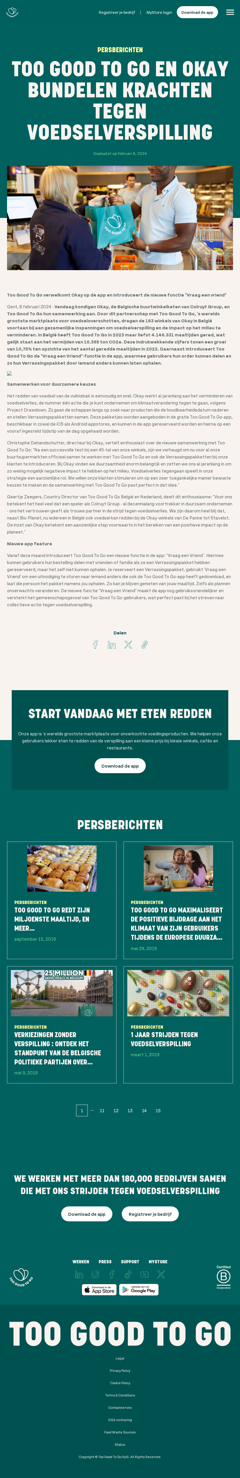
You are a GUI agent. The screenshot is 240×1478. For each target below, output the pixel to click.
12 (116, 1110)
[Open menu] (230, 12)
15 (158, 1110)
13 (130, 1110)
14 (144, 1110)
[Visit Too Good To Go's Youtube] (144, 1274)
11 (102, 1110)
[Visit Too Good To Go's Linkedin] (111, 644)
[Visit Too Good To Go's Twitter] (128, 644)
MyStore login (159, 12)
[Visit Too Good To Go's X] (161, 1274)
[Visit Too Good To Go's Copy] (144, 644)
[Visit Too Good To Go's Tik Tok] (128, 1274)
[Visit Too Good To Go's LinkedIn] (79, 1274)
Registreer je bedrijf (117, 12)
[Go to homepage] (12, 12)
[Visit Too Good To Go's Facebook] (95, 644)
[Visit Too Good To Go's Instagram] (95, 1274)
